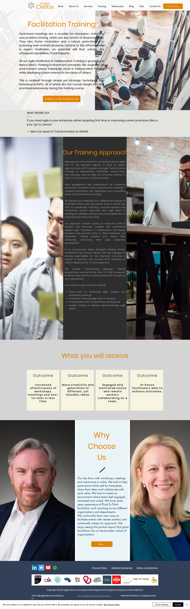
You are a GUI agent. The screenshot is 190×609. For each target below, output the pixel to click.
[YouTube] (48, 568)
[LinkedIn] (34, 568)
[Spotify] (55, 568)
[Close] (186, 604)
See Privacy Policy (112, 604)
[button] (88, 6)
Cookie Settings (162, 604)
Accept (178, 604)
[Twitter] (41, 568)
